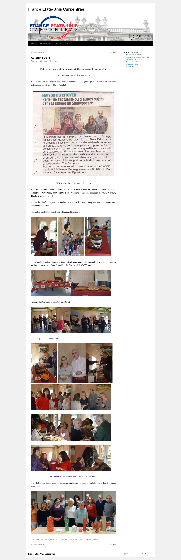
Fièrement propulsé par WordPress (137, 554)
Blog (66, 43)
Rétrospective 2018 (132, 62)
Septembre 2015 (38, 52)
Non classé (56, 539)
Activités (59, 43)
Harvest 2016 (130, 66)
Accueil (34, 43)
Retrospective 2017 (132, 64)
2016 (113, 52)
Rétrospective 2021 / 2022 (134, 55)
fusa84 (56, 61)
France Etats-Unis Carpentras (56, 9)
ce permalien (93, 539)
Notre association (46, 43)
